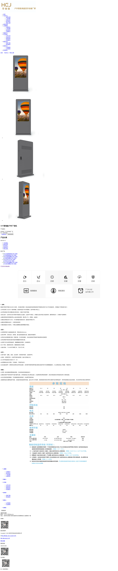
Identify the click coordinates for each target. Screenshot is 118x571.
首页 (4, 14)
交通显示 (8, 31)
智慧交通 (8, 17)
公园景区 (8, 27)
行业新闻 (8, 47)
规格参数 (7, 266)
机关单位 (8, 21)
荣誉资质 (8, 38)
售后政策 (8, 44)
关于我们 (5, 34)
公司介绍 (8, 35)
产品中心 (5, 15)
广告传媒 (8, 18)
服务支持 (5, 41)
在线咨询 (3, 234)
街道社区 (8, 20)
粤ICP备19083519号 (5, 538)
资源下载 (8, 43)
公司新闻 (8, 48)
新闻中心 (5, 45)
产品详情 (3, 266)
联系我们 (5, 50)
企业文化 (8, 37)
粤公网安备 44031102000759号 (9, 535)
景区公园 (8, 22)
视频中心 (5, 33)
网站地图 (3, 540)
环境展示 (8, 40)
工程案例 (5, 25)
